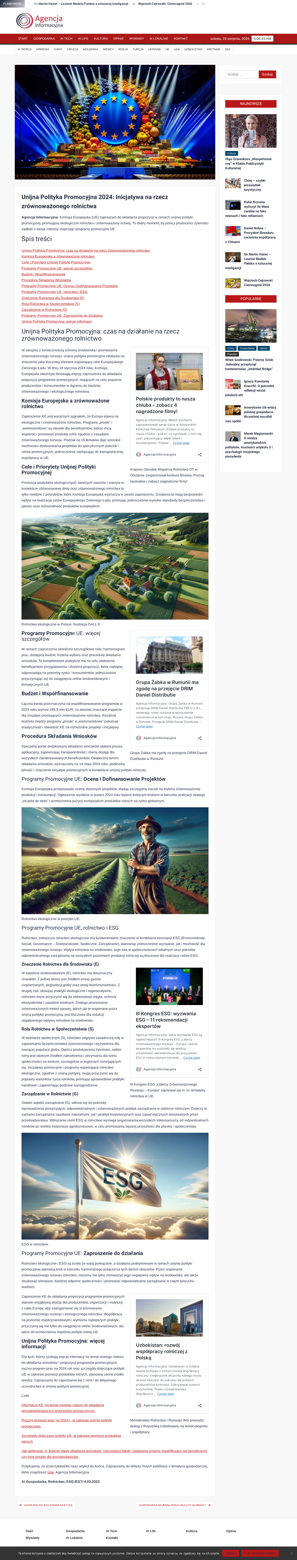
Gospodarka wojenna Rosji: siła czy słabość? (172, 1505)
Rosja (123, 49)
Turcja (138, 49)
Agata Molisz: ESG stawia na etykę (48, 1505)
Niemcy (108, 49)
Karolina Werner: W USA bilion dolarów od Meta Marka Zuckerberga (202, 4)
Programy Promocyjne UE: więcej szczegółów (57, 268)
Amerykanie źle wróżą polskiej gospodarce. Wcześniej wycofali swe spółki (250, 414)
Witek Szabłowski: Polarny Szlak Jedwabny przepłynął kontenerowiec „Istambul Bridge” (249, 364)
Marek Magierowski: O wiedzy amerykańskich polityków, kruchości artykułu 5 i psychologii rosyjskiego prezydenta (249, 445)
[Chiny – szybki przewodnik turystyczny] (233, 183)
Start (23, 38)
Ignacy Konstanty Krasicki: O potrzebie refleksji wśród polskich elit (249, 388)
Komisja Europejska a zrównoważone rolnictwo (58, 256)
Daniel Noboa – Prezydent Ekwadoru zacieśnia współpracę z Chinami (250, 235)
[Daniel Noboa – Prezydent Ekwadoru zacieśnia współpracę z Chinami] (233, 231)
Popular (232, 354)
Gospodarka (44, 38)
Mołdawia (90, 49)
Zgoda (231, 1553)
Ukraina (154, 49)
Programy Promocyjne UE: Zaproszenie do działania (62, 315)
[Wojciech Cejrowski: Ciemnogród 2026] (233, 283)
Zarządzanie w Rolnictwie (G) (44, 310)
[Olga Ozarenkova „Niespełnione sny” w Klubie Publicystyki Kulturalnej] (250, 130)
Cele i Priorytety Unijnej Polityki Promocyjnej (56, 262)
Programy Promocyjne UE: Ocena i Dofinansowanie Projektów (70, 286)
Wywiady (136, 38)
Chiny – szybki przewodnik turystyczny (254, 185)
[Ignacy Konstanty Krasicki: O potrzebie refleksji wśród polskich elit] (233, 384)
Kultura (101, 38)
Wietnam (213, 49)
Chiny (58, 49)
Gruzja (72, 49)
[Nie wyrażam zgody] (291, 1553)
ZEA (227, 49)
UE (167, 49)
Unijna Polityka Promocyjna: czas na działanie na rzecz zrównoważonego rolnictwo (86, 250)
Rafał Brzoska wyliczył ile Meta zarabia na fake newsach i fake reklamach (247, 209)
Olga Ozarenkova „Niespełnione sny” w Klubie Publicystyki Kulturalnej (248, 164)
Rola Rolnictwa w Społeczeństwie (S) (51, 304)
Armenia (42, 49)
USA (177, 49)
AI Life (83, 38)
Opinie (118, 38)
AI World (25, 49)
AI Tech (66, 38)
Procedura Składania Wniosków (46, 280)
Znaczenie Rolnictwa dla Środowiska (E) (53, 298)
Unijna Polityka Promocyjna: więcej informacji (57, 321)
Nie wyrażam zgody (260, 1553)
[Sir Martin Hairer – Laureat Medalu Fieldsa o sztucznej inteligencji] (233, 257)
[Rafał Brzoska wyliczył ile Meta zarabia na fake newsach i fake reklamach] (233, 204)
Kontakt (181, 38)
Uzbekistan (193, 49)
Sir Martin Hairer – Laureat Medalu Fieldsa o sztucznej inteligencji (248, 261)
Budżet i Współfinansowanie (43, 274)
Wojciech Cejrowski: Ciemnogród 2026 (118, 4)
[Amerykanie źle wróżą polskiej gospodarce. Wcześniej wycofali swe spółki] (233, 410)
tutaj (50, 1472)
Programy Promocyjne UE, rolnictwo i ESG (54, 292)
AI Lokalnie (159, 38)
